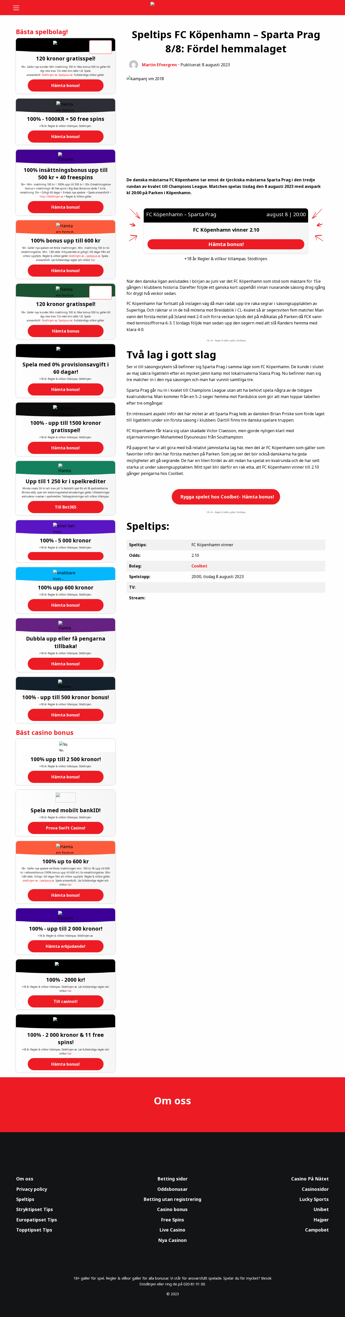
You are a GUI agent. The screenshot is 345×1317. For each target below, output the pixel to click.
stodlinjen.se (76, 256)
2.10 (254, 229)
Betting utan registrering (172, 1199)
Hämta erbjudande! (65, 946)
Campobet (317, 1230)
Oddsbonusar (172, 1189)
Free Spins (172, 1220)
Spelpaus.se (65, 75)
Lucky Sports (314, 1199)
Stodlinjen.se (49, 75)
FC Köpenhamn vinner (221, 229)
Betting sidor (172, 1179)
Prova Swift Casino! (65, 828)
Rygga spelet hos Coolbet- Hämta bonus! (226, 497)
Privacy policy (31, 1189)
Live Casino (172, 1230)
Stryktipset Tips (34, 1209)
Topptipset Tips (34, 1230)
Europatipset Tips (36, 1220)
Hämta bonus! (65, 85)
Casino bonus (172, 1209)
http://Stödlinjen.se (51, 196)
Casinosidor (315, 1189)
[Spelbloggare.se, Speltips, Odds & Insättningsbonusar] (172, 7)
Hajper (321, 1220)
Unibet (321, 1209)
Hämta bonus (65, 331)
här (92, 260)
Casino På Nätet (310, 1179)
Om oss (24, 1179)
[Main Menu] (19, 7)
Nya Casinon (172, 1240)
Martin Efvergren (159, 65)
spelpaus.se (93, 256)
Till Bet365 (65, 507)
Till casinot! (66, 1001)
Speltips (25, 1199)
